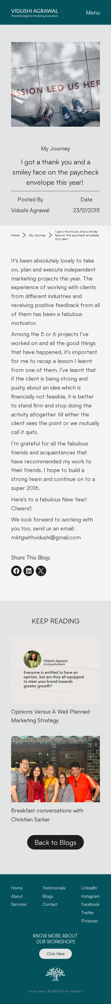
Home (15, 235)
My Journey (37, 235)
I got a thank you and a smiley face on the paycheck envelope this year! (77, 235)
